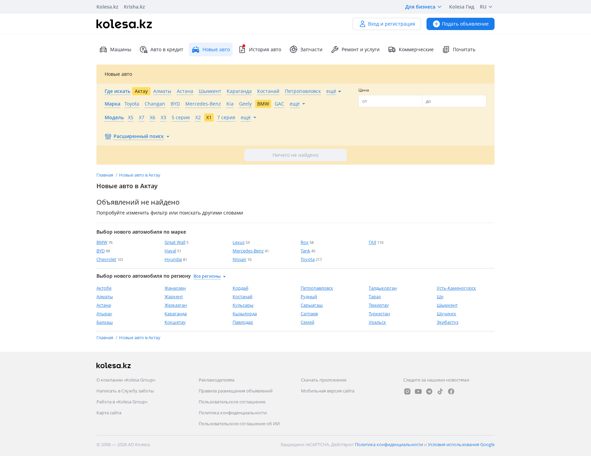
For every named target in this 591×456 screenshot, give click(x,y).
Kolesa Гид (461, 6)
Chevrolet (106, 259)
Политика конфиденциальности (233, 413)
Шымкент (447, 305)
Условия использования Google (461, 444)
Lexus (239, 242)
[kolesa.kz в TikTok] (440, 391)
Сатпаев (309, 313)
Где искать (117, 91)
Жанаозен (175, 288)
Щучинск (446, 313)
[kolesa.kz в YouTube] (418, 391)
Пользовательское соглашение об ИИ (239, 423)
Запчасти (311, 49)
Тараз (375, 296)
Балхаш (104, 322)
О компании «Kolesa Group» (125, 380)
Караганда (176, 313)
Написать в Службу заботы (125, 391)
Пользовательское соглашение (232, 402)
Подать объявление (465, 23)
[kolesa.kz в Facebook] (451, 391)
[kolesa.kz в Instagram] (407, 391)
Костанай (242, 296)
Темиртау (379, 305)
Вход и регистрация (391, 23)
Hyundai (173, 259)
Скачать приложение (323, 380)
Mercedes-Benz (248, 251)
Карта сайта (108, 413)
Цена (363, 90)
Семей (307, 322)
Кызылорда (245, 313)
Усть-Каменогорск (456, 288)
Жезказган (176, 305)
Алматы (104, 296)
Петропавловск (317, 288)
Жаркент (174, 296)
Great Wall (175, 242)
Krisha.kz (134, 6)
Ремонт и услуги (361, 49)
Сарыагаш (312, 305)
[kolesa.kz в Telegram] (429, 391)
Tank (305, 251)
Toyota (308, 259)
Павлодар (243, 322)
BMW (101, 242)
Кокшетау (175, 322)
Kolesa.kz (107, 6)
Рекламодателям (217, 380)
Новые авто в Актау (139, 175)
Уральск (377, 322)
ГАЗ (372, 242)
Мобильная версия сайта (327, 391)
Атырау (104, 313)
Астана (103, 305)
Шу (440, 296)
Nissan (239, 259)
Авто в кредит (166, 49)
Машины (120, 49)
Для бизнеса (420, 6)
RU (483, 6)
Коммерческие (416, 49)
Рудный (309, 296)
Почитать (464, 49)
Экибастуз (447, 322)
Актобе (103, 288)
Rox (304, 242)
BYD (100, 251)
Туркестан (379, 313)
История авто (265, 49)
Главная (105, 175)
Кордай (240, 288)
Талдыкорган (383, 288)
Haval (170, 251)
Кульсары (243, 305)
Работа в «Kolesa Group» (121, 402)
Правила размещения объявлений (236, 391)
